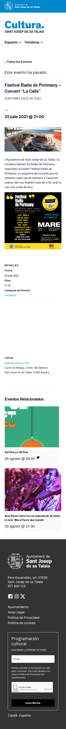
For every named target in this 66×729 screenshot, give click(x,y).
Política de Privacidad (23, 617)
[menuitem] (13, 715)
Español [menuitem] (25, 715)
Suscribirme (33, 703)
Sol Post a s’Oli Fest (16, 452)
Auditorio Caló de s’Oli (17, 363)
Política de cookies (21, 623)
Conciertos (11, 295)
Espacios (11, 42)
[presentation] (32, 426)
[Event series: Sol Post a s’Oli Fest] (38, 457)
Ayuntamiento (18, 607)
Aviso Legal (16, 612)
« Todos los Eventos (18, 62)
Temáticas (31, 42)
